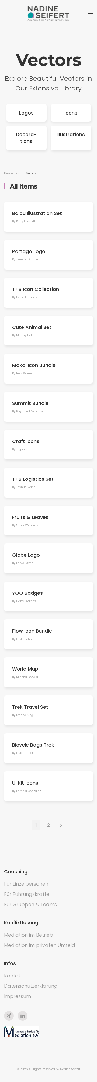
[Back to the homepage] (48, 13)
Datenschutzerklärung (31, 986)
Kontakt (13, 975)
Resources (11, 173)
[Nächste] (61, 825)
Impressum (17, 996)
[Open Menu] (90, 13)
